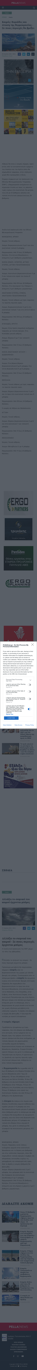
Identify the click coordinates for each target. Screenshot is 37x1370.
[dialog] (18, 685)
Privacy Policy (29, 725)
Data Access (18, 725)
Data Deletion (7, 725)
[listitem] (18, 680)
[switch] (29, 685)
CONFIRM (11, 718)
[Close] (33, 645)
